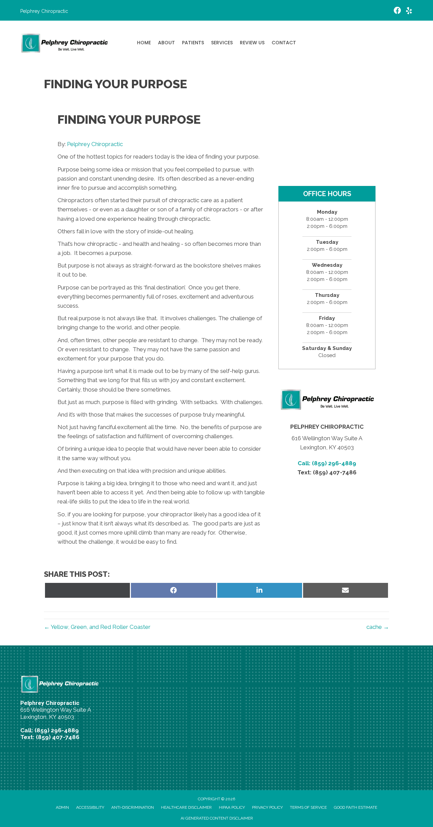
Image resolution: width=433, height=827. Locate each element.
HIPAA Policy (232, 807)
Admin (62, 807)
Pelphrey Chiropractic (95, 144)
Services (222, 42)
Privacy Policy (267, 807)
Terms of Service (308, 807)
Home (144, 42)
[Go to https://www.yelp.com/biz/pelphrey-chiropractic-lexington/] (409, 12)
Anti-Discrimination (132, 807)
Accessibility (90, 807)
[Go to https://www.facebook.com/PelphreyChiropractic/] (397, 11)
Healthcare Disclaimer (186, 807)
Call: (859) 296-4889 (327, 463)
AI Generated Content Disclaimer (217, 818)
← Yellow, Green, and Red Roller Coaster (97, 626)
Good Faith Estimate (355, 807)
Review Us (252, 42)
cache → (377, 626)
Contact (284, 42)
